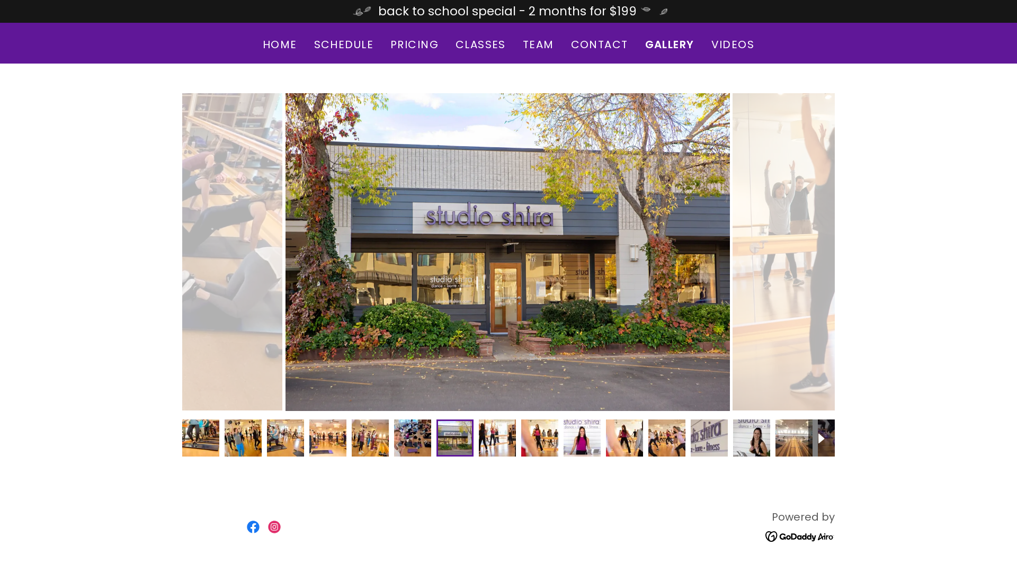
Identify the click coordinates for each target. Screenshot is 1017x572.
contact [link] (599, 44)
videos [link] (733, 44)
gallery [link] (669, 44)
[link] (253, 527)
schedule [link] (343, 44)
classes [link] (481, 44)
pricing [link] (414, 44)
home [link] (280, 44)
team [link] (538, 44)
